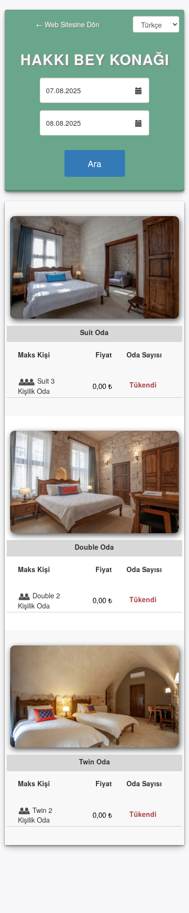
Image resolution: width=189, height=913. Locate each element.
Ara (94, 163)
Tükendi (143, 384)
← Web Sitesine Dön (52, 29)
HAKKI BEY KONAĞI (94, 59)
